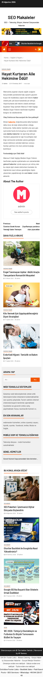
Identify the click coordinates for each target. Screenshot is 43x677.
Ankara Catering (24, 658)
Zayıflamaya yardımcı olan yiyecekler (31, 227)
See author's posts (21, 212)
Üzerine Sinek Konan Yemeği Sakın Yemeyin (12, 227)
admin (6, 83)
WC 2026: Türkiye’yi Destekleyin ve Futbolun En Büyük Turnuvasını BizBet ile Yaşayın (20, 634)
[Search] (35, 49)
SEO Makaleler (21, 17)
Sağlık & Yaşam (6, 69)
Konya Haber (36, 658)
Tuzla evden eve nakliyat (25, 666)
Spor (5, 627)
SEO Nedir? (7, 503)
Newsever (38, 650)
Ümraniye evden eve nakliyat (14, 663)
